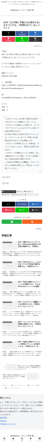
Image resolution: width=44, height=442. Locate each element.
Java (20, 191)
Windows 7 (7, 194)
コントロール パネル (32, 194)
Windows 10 (29, 191)
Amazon (3, 421)
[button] (35, 39)
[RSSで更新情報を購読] (32, 222)
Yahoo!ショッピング (8, 424)
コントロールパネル (10, 191)
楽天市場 (3, 418)
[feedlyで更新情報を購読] (12, 222)
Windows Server (18, 194)
